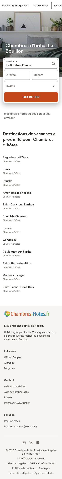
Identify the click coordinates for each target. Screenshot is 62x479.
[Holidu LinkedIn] (31, 443)
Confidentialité (46, 463)
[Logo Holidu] (26, 313)
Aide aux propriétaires (16, 391)
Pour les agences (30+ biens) (20, 426)
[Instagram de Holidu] (24, 443)
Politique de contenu (23, 468)
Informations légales (20, 473)
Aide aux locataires (14, 386)
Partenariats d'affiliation (17, 402)
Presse (8, 397)
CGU (32, 463)
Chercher (31, 97)
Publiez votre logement (15, 5)
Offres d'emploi (12, 357)
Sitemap (43, 468)
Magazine (9, 368)
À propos (9, 362)
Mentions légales (17, 463)
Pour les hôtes (12, 420)
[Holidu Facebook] (38, 443)
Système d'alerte (43, 473)
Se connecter (40, 5)
